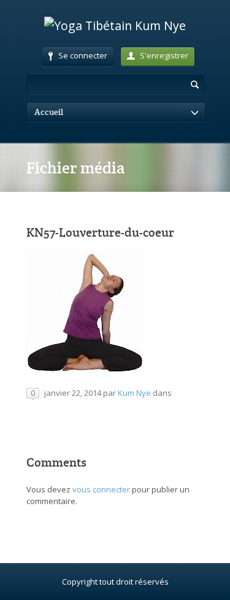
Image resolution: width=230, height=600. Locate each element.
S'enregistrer (164, 55)
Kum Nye (134, 392)
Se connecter (82, 55)
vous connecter (101, 489)
